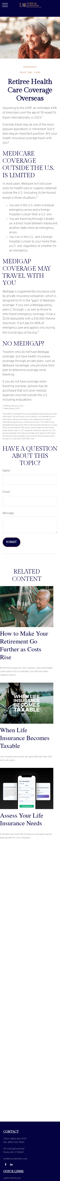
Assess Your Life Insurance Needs (21, 819)
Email (6, 492)
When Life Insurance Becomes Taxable (25, 738)
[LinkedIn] (11, 1164)
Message (8, 513)
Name (6, 471)
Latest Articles (12, 1178)
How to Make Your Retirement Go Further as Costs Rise (24, 645)
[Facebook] (5, 1164)
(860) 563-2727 (18, 1138)
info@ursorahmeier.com (15, 1158)
